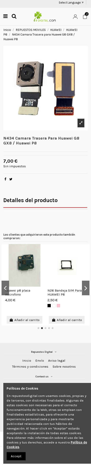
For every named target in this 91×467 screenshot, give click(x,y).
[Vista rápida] (42, 251)
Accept (16, 456)
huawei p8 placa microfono (17, 292)
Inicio (26, 361)
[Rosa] (58, 305)
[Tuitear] (10, 179)
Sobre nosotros (64, 366)
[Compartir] (5, 179)
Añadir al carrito (27, 320)
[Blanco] (53, 305)
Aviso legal (56, 361)
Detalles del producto (30, 200)
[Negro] (49, 305)
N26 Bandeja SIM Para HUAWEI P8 (64, 292)
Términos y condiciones (30, 366)
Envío (39, 361)
